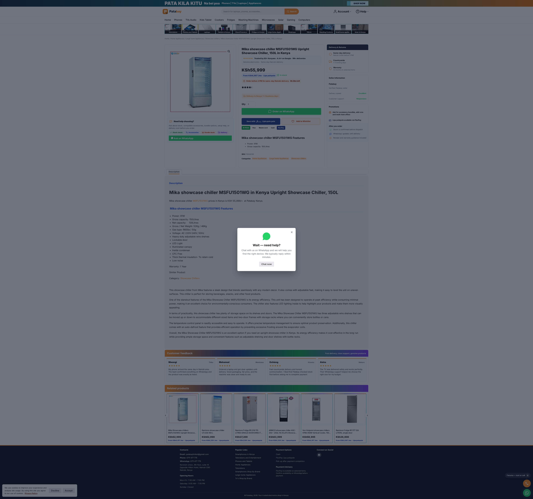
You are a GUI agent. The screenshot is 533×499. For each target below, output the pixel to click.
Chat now (266, 264)
